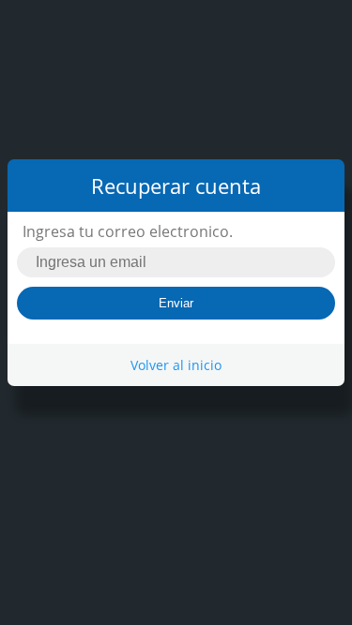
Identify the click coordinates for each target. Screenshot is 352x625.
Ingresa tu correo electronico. (128, 231)
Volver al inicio (176, 365)
